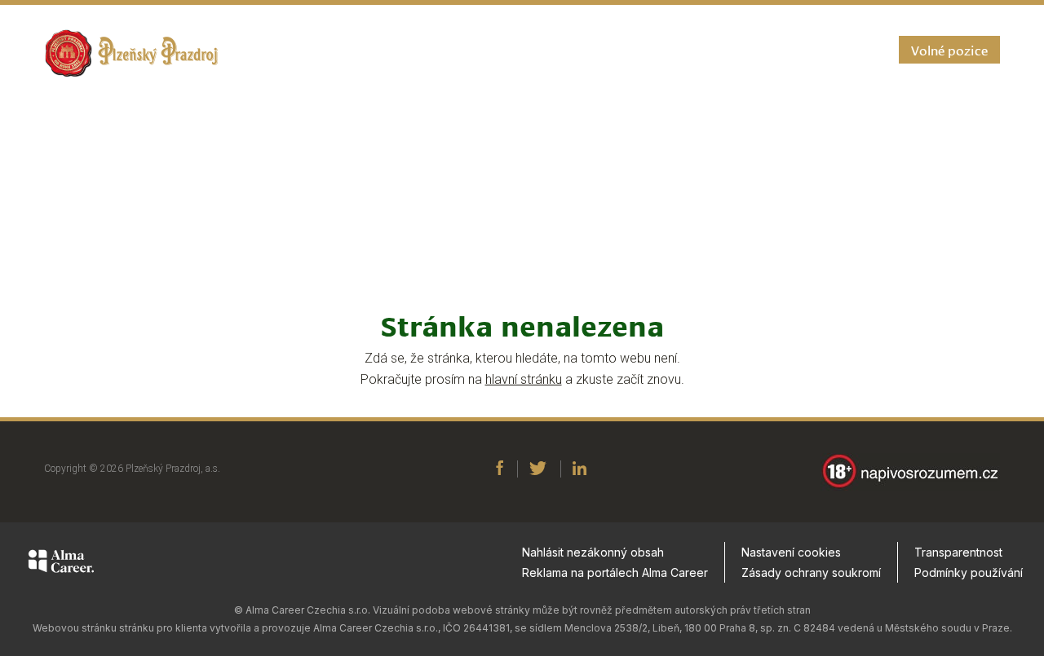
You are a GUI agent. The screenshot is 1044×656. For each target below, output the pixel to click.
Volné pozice (949, 49)
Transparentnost (958, 552)
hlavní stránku (523, 379)
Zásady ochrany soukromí (811, 572)
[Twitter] (537, 469)
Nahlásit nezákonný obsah (593, 552)
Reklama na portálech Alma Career (615, 572)
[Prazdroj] (131, 53)
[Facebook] (499, 469)
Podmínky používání (968, 572)
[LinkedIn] (579, 469)
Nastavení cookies (791, 552)
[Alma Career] (61, 564)
